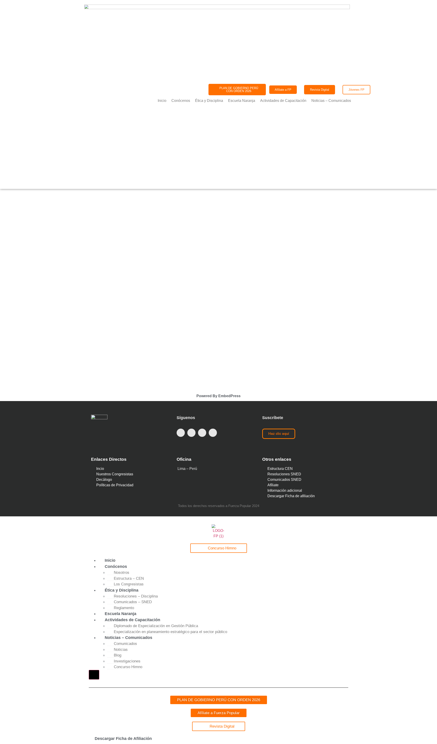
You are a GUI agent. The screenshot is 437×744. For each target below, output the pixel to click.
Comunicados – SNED (133, 602)
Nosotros (121, 572)
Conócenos (180, 101)
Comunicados (125, 643)
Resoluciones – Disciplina (136, 596)
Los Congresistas (129, 584)
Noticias (121, 649)
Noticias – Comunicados (331, 101)
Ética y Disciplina (209, 101)
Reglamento (124, 608)
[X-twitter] (191, 433)
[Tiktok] (213, 433)
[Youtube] (202, 433)
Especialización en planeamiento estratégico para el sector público (170, 632)
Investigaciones (127, 661)
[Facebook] (181, 433)
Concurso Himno (128, 667)
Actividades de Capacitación (283, 101)
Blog (117, 655)
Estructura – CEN (129, 578)
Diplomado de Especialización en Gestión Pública (156, 626)
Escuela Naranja (241, 101)
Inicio (162, 101)
